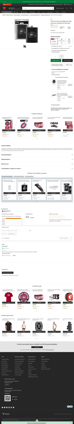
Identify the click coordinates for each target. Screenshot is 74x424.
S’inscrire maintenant (50, 349)
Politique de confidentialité (45, 359)
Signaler (14, 255)
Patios (39, 12)
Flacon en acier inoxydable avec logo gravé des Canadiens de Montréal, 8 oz (61, 23)
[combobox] (67, 238)
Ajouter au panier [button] (56, 60)
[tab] (54, 41)
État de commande (4, 363)
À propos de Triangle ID (31, 361)
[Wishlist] (66, 8)
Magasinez (53, 1)
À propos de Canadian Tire (32, 359)
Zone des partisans (25, 14)
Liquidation (33, 12)
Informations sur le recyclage (32, 374)
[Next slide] (72, 1)
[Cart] (70, 8)
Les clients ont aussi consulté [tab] (7, 176)
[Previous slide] (1, 1)
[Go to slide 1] (24, 46)
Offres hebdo (25, 12)
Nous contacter (4, 372)
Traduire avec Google (6, 253)
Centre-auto (64, 12)
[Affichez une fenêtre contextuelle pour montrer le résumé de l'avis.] (65, 85)
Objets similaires (69, 27)
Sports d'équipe (17, 14)
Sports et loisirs (9, 14)
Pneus (43, 12)
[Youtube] (9, 407)
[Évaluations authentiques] (6, 211)
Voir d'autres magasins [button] (56, 51)
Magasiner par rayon (7, 12)
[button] (52, 8)
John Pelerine (5, 246)
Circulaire (16, 12)
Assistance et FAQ (4, 361)
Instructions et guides (18, 374)
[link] (55, 27)
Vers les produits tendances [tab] (19, 176)
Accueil (4, 14)
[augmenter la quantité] (52, 56)
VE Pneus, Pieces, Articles (19, 363)
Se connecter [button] (67, 4)
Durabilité (29, 372)
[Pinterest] (11, 407)
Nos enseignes (30, 363)
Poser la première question (8, 272)
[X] (4, 407)
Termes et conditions (44, 361)
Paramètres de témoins (5, 374)
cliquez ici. (57, 110)
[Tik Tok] (13, 407)
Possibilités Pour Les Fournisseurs (33, 376)
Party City (57, 12)
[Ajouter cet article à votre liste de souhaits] (61, 56)
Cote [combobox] (3, 233)
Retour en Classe (50, 12)
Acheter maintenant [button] (67, 60)
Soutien (43, 4)
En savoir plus (7, 393)
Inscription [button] (38, 4)
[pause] (4, 1)
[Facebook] (2, 407)
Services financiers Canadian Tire (20, 359)
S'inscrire (7, 384)
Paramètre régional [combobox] (11, 233)
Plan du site (43, 363)
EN (70, 4)
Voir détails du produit (62, 27)
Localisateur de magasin (5, 359)
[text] (8, 134)
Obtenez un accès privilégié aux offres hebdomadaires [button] (36, 422)
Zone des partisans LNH (35, 14)
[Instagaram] (7, 407)
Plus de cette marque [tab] (29, 176)
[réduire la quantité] (59, 56)
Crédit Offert (32, 4)
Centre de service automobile (19, 361)
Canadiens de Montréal (45, 14)
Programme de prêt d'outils (19, 372)
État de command (61, 8)
